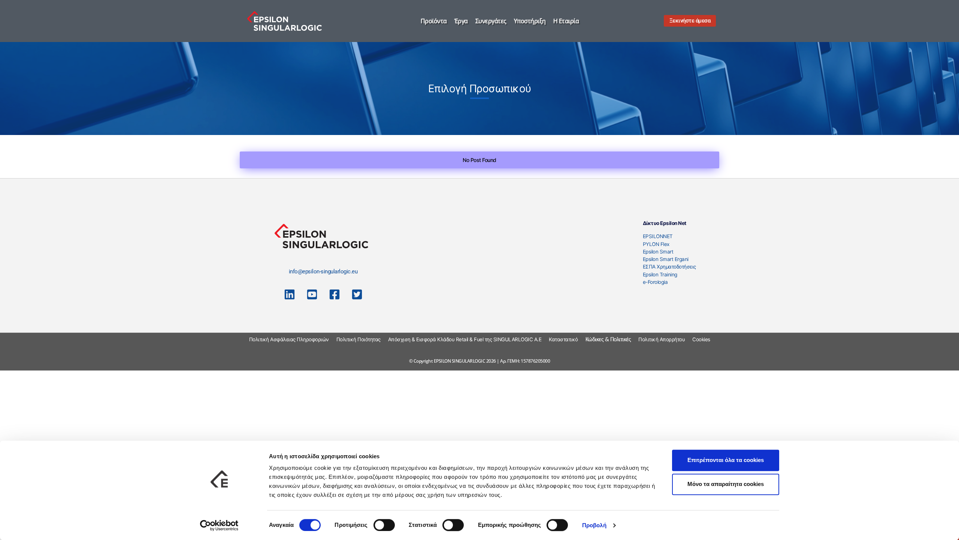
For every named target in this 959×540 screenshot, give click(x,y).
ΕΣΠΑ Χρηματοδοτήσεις (669, 267)
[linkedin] (289, 294)
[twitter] (357, 294)
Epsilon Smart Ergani (666, 259)
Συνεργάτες (490, 21)
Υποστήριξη (530, 21)
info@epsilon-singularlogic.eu (323, 271)
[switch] (384, 525)
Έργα (461, 21)
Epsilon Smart (658, 252)
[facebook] (334, 294)
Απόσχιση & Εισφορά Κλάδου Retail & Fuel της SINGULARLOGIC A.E (465, 339)
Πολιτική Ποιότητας (358, 339)
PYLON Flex (656, 244)
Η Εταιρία (566, 21)
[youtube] (312, 294)
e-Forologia (655, 282)
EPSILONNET (658, 236)
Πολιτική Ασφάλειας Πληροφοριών (289, 339)
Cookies (701, 339)
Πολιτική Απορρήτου (661, 339)
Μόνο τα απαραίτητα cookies (725, 484)
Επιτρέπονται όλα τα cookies (725, 460)
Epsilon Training (660, 275)
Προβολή (594, 525)
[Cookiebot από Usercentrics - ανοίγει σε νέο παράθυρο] (219, 525)
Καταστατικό (563, 339)
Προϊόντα (434, 21)
